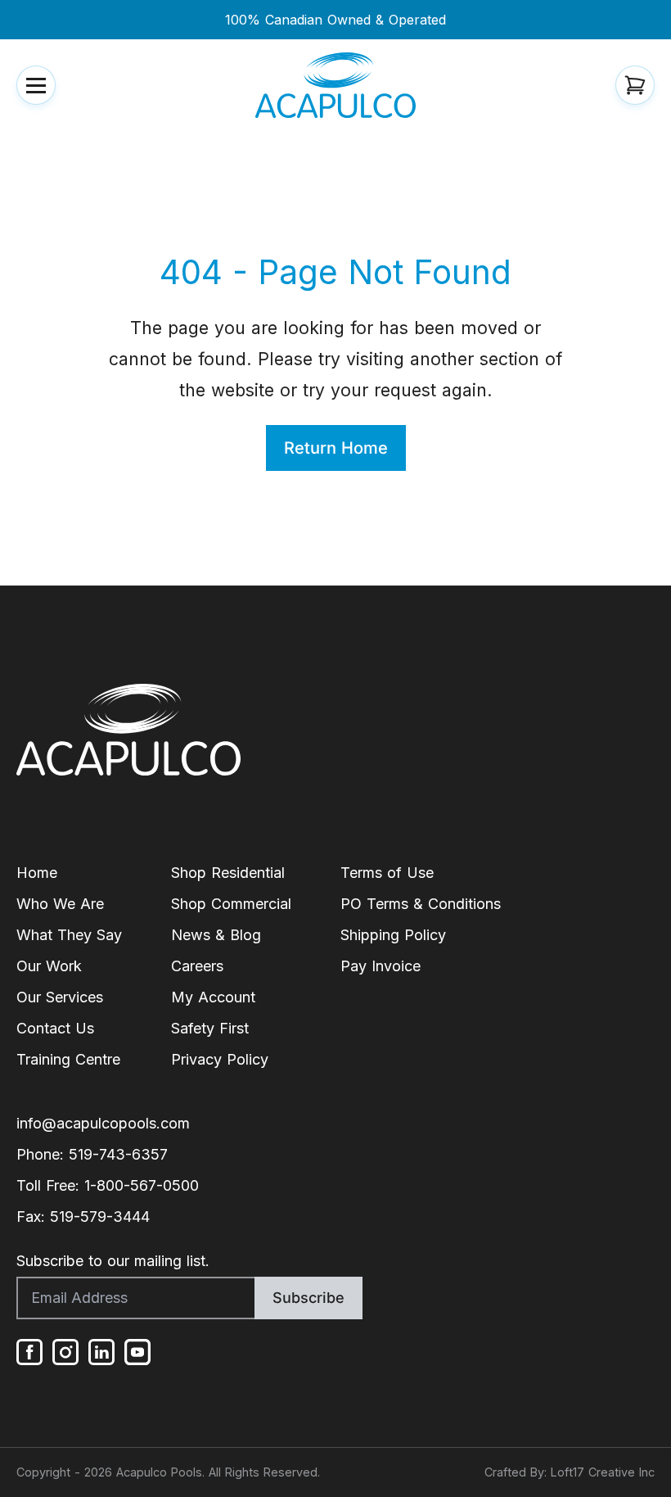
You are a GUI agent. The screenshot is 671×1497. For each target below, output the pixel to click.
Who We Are (60, 903)
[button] (36, 85)
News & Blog (216, 934)
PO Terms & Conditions (420, 903)
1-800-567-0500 (141, 1185)
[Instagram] (65, 1352)
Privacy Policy (219, 1059)
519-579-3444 (100, 1216)
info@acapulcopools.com (103, 1123)
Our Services (59, 997)
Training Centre (68, 1059)
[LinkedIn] (101, 1352)
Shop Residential (228, 872)
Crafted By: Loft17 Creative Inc (569, 1472)
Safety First (210, 1028)
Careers (197, 966)
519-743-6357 (118, 1154)
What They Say (69, 934)
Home (36, 872)
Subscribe (308, 1297)
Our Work (49, 966)
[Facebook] (29, 1352)
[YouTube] (137, 1352)
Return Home (336, 448)
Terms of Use (387, 872)
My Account (213, 997)
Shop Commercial (231, 903)
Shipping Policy (393, 934)
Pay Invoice (380, 966)
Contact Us (55, 1028)
